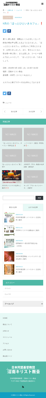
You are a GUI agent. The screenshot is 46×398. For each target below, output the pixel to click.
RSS (23, 386)
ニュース (7, 17)
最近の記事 (13, 207)
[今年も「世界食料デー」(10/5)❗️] (33, 111)
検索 (39, 198)
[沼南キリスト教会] (20, 4)
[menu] (42, 4)
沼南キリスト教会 (17, 395)
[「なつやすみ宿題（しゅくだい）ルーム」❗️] (13, 111)
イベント (8, 288)
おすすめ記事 (33, 207)
